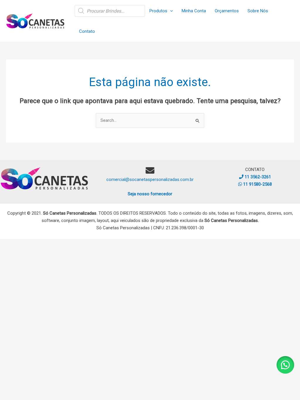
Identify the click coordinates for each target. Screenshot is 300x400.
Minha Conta (194, 10)
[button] (170, 11)
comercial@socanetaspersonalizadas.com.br (150, 179)
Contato (87, 31)
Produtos (158, 10)
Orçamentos (227, 10)
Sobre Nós (258, 10)
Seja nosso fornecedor (150, 193)
